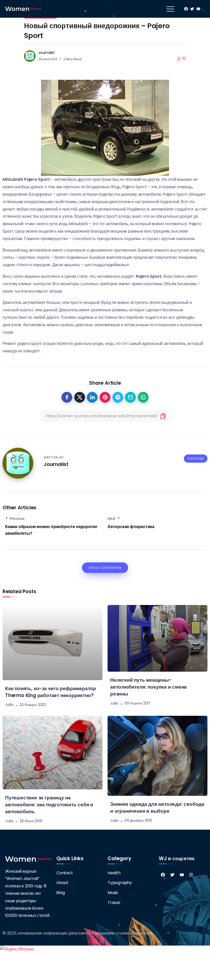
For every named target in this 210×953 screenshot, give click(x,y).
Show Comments (105, 567)
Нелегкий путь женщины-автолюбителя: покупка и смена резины (148, 687)
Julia (9, 704)
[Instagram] (191, 875)
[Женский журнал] (23, 9)
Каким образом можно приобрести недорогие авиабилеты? (51, 530)
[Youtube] (182, 875)
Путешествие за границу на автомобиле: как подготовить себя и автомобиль (49, 804)
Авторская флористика (131, 527)
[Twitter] (172, 875)
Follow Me (196, 458)
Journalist (46, 52)
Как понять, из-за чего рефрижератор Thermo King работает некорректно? (50, 692)
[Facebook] (163, 875)
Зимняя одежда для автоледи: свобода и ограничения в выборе (157, 808)
